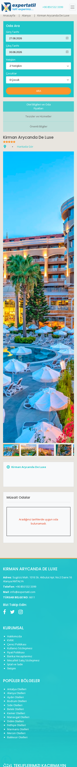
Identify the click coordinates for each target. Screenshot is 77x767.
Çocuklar (11, 73)
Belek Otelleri (15, 709)
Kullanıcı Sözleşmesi (19, 648)
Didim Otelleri (15, 721)
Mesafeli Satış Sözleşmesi (23, 660)
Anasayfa (9, 15)
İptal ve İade (15, 664)
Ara (38, 91)
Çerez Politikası (16, 644)
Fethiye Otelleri (16, 725)
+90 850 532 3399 (53, 7)
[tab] (38, 106)
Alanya (26, 15)
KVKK (10, 640)
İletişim (11, 668)
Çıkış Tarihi (12, 45)
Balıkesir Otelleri (17, 737)
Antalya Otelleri (16, 689)
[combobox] (38, 65)
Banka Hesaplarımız (19, 656)
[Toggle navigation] (72, 7)
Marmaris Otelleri (18, 729)
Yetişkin (10, 59)
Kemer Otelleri (16, 713)
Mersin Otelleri (16, 733)
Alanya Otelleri (16, 693)
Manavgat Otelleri (18, 717)
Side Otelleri (14, 705)
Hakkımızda (14, 636)
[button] (8, 297)
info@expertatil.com (22, 592)
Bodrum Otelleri (17, 701)
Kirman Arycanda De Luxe (53, 15)
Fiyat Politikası (16, 652)
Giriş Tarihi (12, 32)
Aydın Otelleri (15, 697)
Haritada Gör (25, 146)
